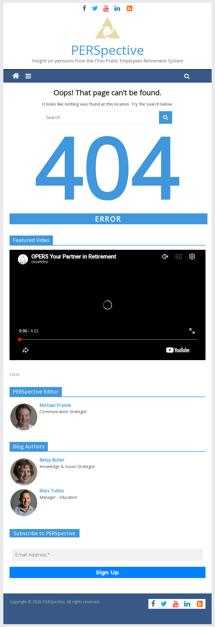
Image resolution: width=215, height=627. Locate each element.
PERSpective (107, 50)
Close (15, 374)
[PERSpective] (107, 20)
